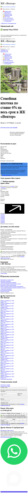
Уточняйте (3, 187)
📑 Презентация (6, 12)
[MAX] (14, 491)
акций (12, 186)
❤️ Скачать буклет (7, 11)
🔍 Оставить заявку (5, 92)
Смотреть (3, 214)
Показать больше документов (7, 293)
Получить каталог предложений (9, 127)
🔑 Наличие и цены (7, 15)
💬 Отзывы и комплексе (8, 19)
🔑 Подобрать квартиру (6, 175)
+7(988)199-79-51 (4, 23)
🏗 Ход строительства (8, 18)
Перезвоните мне (12, 23)
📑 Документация (7, 21)
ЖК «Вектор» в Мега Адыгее (7, 430)
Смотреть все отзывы (5, 384)
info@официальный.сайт (6, 437)
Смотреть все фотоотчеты (6, 379)
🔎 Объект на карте (7, 14)
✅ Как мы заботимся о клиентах (8, 6)
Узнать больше (4, 273)
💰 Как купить (6, 16)
